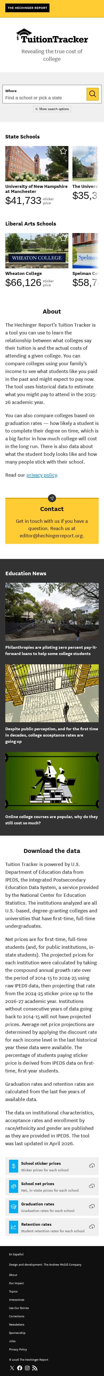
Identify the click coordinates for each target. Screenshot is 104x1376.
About (13, 1274)
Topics (13, 1290)
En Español (16, 1253)
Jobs (12, 1340)
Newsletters (16, 1324)
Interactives (16, 1299)
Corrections (16, 1315)
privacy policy (42, 474)
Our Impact (16, 1282)
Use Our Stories (19, 1307)
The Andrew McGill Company (63, 1264)
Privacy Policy (18, 1348)
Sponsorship (17, 1332)
